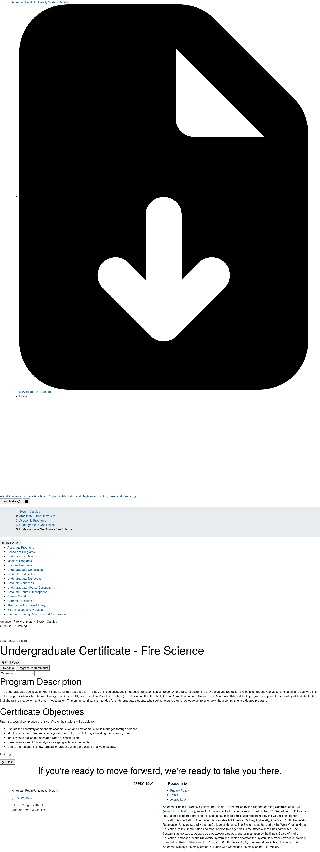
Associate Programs (20, 547)
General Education (19, 601)
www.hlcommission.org (179, 811)
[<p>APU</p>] (160, 424)
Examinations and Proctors (25, 609)
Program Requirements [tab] (33, 668)
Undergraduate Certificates (37, 525)
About (4, 496)
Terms (174, 795)
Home (23, 396)
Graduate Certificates (21, 574)
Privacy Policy (179, 790)
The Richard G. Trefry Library (26, 605)
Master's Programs (19, 561)
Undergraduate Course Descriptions (31, 587)
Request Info (177, 783)
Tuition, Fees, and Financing (117, 496)
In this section (10, 542)
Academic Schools (21, 496)
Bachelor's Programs (21, 552)
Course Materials (18, 596)
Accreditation (178, 799)
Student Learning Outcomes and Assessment (37, 614)
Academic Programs (47, 496)
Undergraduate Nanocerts (24, 578)
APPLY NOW (143, 783)
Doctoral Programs (19, 565)
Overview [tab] (7, 668)
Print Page (11, 662)
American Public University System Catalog (40, 2)
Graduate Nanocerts (20, 583)
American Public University (37, 516)
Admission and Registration (79, 496)
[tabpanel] (160, 712)
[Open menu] (26, 501)
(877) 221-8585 (22, 798)
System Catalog (29, 511)
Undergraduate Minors (22, 556)
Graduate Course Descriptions (27, 592)
